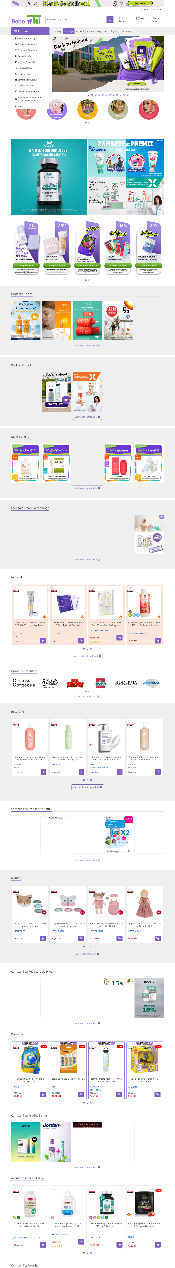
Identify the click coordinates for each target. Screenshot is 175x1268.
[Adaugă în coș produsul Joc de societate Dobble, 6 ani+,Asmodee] (157, 1094)
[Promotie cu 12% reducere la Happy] (149, 535)
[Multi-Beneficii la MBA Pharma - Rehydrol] (56, 463)
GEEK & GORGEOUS (99, 630)
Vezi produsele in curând (86, 787)
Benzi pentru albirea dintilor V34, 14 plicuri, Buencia (68, 624)
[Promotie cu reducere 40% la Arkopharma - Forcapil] (149, 320)
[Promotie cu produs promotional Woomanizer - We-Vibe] (87, 1142)
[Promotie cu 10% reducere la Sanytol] (26, 535)
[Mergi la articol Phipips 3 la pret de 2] (117, 94)
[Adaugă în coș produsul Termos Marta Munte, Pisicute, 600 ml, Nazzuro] (119, 1094)
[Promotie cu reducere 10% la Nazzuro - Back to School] (56, 392)
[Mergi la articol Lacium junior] (110, 94)
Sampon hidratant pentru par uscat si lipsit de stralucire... (144, 758)
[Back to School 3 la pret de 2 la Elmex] (87, 392)
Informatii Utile (147, 9)
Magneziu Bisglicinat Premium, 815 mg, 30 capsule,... (106, 1224)
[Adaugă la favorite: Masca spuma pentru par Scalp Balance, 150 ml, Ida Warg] (53, 723)
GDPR (160, 9)
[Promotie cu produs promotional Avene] (149, 1142)
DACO (16, 1087)
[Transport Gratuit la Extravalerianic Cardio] (26, 835)
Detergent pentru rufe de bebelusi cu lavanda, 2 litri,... (68, 1224)
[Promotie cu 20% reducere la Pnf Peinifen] (26, 998)
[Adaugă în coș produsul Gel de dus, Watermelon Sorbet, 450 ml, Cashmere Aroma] (158, 640)
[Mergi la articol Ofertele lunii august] (92, 94)
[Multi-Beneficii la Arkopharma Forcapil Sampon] (87, 463)
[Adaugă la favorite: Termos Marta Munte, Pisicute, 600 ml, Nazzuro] (91, 1046)
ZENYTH (131, 1237)
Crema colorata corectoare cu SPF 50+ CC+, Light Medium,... (30, 624)
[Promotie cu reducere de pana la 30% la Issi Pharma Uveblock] (26, 320)
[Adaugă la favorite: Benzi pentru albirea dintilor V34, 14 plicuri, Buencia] (54, 588)
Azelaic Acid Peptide (99, 767)
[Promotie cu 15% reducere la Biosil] (149, 998)
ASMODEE (132, 1087)
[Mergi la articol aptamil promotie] (99, 94)
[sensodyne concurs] (126, 158)
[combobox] (76, 19)
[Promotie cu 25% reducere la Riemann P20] (118, 320)
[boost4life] (49, 177)
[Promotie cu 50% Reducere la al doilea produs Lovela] (26, 392)
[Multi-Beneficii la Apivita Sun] (118, 463)
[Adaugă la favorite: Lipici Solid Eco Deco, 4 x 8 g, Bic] (53, 1046)
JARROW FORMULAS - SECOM (27, 1237)
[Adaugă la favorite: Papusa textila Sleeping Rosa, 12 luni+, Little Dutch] (91, 889)
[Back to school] (87, 3)
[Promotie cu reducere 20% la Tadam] (118, 535)
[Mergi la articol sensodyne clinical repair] (124, 94)
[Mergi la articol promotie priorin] (120, 94)
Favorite (123, 21)
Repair (17, 767)
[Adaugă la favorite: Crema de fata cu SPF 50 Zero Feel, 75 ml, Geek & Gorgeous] (92, 588)
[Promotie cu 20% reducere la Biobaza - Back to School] (149, 392)
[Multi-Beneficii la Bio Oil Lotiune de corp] (26, 463)
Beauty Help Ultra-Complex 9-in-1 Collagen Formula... (144, 1224)
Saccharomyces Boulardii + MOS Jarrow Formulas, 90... (30, 1224)
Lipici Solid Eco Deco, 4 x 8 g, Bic (68, 1079)
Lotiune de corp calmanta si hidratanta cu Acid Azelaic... (106, 758)
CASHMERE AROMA (137, 633)
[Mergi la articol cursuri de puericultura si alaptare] (113, 94)
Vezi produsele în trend (86, 656)
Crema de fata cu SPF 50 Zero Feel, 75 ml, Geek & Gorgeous (106, 624)
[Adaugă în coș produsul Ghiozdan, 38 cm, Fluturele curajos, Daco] (43, 1094)
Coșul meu (141, 19)
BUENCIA (56, 633)
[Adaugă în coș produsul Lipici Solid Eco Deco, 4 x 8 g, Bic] (81, 1094)
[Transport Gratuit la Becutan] (118, 835)
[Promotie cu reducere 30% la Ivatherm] (56, 320)
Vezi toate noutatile (86, 953)
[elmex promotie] (145, 196)
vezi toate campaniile (86, 345)
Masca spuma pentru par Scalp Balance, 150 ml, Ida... (68, 758)
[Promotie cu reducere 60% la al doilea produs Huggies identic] (56, 535)
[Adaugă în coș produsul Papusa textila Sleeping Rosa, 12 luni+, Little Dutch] (119, 938)
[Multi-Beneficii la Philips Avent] (149, 463)
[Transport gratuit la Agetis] (56, 835)
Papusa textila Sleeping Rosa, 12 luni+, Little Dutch (106, 924)
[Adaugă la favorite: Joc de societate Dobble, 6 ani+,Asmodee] (129, 1046)
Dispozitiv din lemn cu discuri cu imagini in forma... (30, 924)
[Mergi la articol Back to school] (88, 94)
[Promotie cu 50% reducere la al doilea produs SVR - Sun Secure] (87, 320)
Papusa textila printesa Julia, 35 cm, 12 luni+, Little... (145, 924)
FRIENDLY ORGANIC (61, 1234)
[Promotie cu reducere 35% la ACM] (87, 535)
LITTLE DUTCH (20, 931)
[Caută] (110, 19)
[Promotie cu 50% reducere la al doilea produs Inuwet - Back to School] (118, 392)
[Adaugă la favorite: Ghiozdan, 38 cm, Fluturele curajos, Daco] (15, 1046)
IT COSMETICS (20, 633)
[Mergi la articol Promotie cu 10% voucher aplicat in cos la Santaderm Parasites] (127, 94)
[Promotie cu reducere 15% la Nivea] (56, 998)
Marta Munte (96, 1090)
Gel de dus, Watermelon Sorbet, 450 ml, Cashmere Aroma (144, 624)
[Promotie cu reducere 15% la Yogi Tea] (118, 998)
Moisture (132, 767)
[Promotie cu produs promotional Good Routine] (107, 196)
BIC (53, 1087)
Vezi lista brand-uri (86, 696)
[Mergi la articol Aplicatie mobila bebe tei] (95, 94)
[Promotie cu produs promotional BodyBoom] (118, 1142)
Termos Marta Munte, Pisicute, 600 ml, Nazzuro (106, 1080)
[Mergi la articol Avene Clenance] (103, 94)
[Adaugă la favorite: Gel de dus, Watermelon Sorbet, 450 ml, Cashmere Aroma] (130, 588)
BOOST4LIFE (95, 1237)
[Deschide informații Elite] (16, 591)
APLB (92, 764)
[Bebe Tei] (26, 19)
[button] (43, 772)
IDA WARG (18, 764)
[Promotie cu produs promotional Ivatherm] (26, 1142)
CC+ (15, 636)
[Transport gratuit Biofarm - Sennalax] (87, 835)
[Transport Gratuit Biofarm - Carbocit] (149, 835)
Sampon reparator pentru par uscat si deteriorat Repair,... (30, 758)
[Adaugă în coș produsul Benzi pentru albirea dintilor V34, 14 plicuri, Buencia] (81, 640)
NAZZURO (94, 1087)
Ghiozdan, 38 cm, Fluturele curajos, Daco (30, 1080)
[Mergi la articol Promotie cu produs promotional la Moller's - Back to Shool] (106, 94)
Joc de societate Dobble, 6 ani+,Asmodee (144, 1080)
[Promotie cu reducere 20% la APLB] (87, 998)
